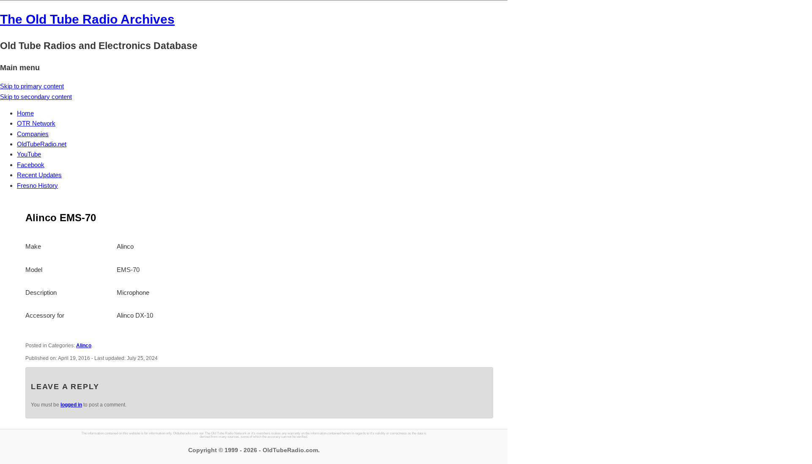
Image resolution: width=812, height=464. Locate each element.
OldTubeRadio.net (41, 144)
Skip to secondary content (36, 96)
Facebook (30, 164)
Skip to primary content (32, 86)
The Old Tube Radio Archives (87, 19)
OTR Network (36, 123)
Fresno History (37, 185)
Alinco (83, 346)
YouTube (29, 154)
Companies (33, 133)
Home (25, 113)
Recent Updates (39, 174)
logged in (71, 405)
